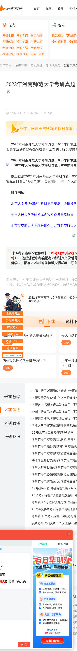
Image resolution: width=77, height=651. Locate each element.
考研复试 (36, 48)
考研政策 (8, 41)
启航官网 (21, 65)
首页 (37, 8)
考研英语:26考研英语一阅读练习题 (54, 516)
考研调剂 (8, 54)
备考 (60, 8)
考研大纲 (36, 41)
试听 (66, 342)
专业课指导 (59, 41)
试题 (34, 54)
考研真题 (36, 65)
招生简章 (22, 41)
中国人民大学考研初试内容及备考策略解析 (42, 214)
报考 (49, 8)
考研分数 (8, 48)
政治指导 (58, 35)
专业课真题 (53, 65)
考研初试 (22, 48)
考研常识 (8, 35)
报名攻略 (36, 35)
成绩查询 (22, 54)
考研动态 (22, 35)
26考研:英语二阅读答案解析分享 (53, 432)
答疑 (42, 54)
